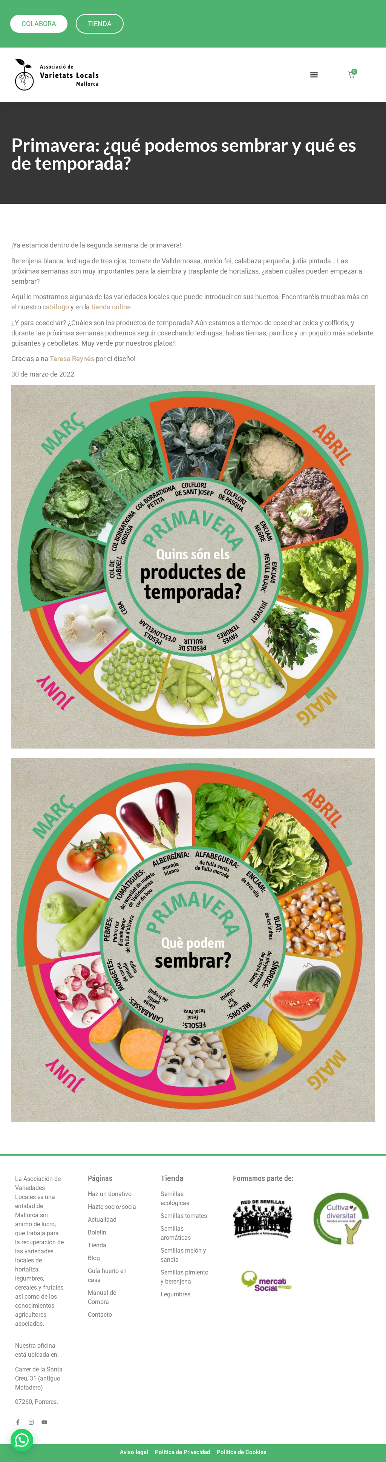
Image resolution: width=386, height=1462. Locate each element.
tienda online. (112, 307)
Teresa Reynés (72, 359)
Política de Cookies (242, 1452)
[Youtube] (44, 1422)
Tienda (172, 1178)
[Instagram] (31, 1422)
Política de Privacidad (182, 1452)
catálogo (56, 307)
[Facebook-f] (18, 1422)
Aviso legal (134, 1452)
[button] (314, 75)
